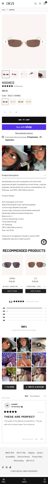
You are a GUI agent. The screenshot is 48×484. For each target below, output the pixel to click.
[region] (24, 158)
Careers (40, 453)
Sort (27, 396)
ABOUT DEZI (9, 453)
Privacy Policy (37, 457)
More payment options (24, 133)
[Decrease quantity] (5, 112)
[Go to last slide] (4, 265)
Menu (3, 482)
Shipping (31, 453)
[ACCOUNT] (40, 3)
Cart (44, 482)
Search (24, 482)
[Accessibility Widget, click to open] (44, 242)
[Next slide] (44, 265)
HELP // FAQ (21, 453)
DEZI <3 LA (30, 461)
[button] (42, 42)
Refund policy (19, 461)
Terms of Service (23, 457)
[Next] (43, 422)
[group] (24, 41)
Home (4, 10)
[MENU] (3, 3)
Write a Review (37, 388)
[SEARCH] (35, 3)
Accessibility (10, 457)
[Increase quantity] (16, 112)
